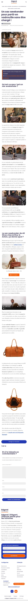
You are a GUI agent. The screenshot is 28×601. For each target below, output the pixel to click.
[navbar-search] (26, 2)
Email (3, 486)
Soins (2, 575)
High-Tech (19, 569)
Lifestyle (3, 571)
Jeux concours (20, 576)
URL (3, 493)
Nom (3, 480)
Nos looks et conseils (5, 567)
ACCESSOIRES (9, 6)
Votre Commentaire (6, 464)
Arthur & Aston (18, 244)
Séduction (3, 578)
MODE (6, 6)
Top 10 (18, 573)
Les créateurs (4, 569)
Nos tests (3, 573)
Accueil (3, 6)
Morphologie (3, 576)
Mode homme (4, 566)
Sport (18, 567)
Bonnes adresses (20, 575)
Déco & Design (20, 571)
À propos (15, 596)
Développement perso (21, 566)
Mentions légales (7, 596)
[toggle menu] (2, 2)
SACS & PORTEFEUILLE (15, 6)
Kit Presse (22, 596)
